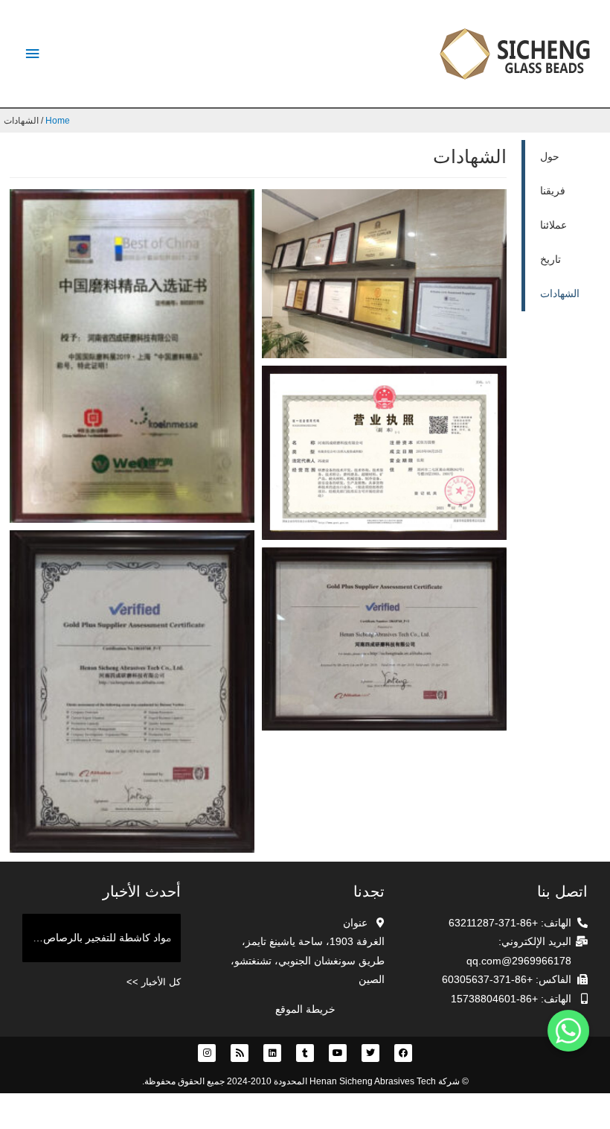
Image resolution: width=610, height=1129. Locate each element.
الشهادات (560, 293)
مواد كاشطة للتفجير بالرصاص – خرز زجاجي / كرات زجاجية (97, 938)
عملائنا (553, 225)
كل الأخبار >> (153, 982)
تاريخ (550, 259)
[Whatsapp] (568, 1031)
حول (549, 156)
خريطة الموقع (305, 1009)
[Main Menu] (32, 54)
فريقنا (552, 191)
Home (57, 120)
